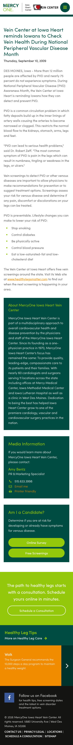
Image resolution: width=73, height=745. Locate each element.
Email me (21, 486)
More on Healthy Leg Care (24, 638)
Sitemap (50, 736)
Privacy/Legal (34, 731)
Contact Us (12, 731)
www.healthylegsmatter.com (27, 279)
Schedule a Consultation (36, 610)
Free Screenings (36, 553)
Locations (54, 731)
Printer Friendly (25, 491)
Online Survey (36, 542)
